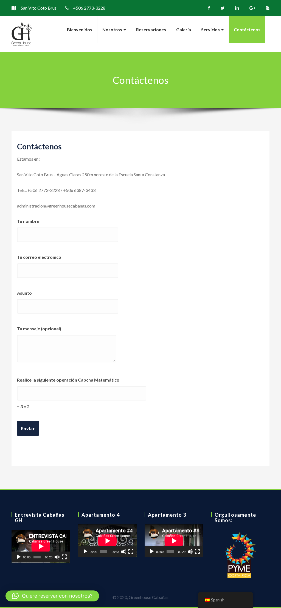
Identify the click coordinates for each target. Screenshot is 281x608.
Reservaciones (151, 29)
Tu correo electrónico (39, 257)
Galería (183, 29)
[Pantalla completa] (64, 557)
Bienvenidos (79, 29)
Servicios (210, 29)
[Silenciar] (57, 557)
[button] (52, 595)
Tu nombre (28, 221)
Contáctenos (247, 29)
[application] (41, 546)
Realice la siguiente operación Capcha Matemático (68, 393)
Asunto (24, 293)
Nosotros (112, 29)
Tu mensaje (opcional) (39, 328)
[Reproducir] (18, 557)
